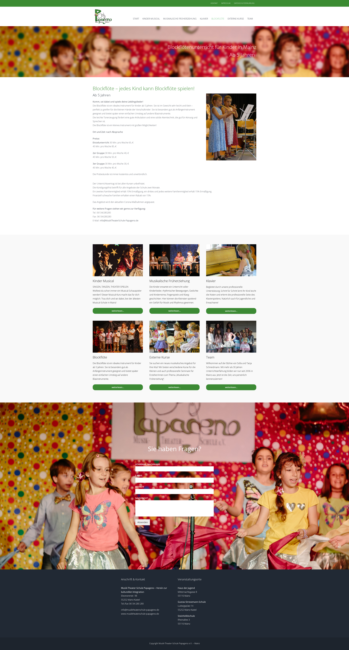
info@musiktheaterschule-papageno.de (140, 609)
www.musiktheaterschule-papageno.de (140, 613)
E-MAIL (139, 475)
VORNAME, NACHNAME (148, 464)
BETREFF (139, 486)
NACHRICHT (141, 498)
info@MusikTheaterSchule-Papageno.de (119, 220)
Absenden (142, 522)
